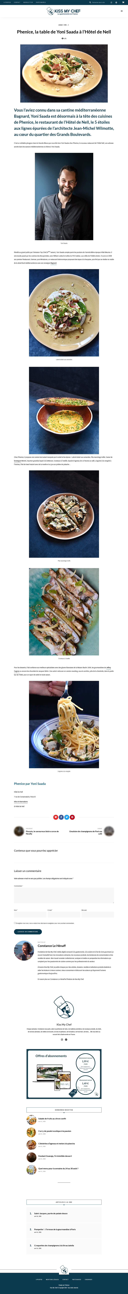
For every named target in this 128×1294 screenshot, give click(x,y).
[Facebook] (61, 817)
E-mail (50, 910)
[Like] (55, 817)
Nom (16, 910)
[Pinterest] (72, 817)
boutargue (17, 461)
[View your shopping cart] (123, 2)
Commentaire (18, 886)
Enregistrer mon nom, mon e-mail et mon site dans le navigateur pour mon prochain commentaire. (45, 923)
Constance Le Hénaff (52, 946)
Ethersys (67, 1285)
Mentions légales (52, 1279)
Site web (84, 910)
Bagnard (53, 263)
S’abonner (88, 1279)
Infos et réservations (21, 801)
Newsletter (28, 2)
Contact (17, 2)
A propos (7, 2)
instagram (111, 2)
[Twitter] (66, 817)
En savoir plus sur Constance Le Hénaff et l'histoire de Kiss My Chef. (61, 979)
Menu (121, 11)
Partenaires (41, 2)
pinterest (116, 2)
